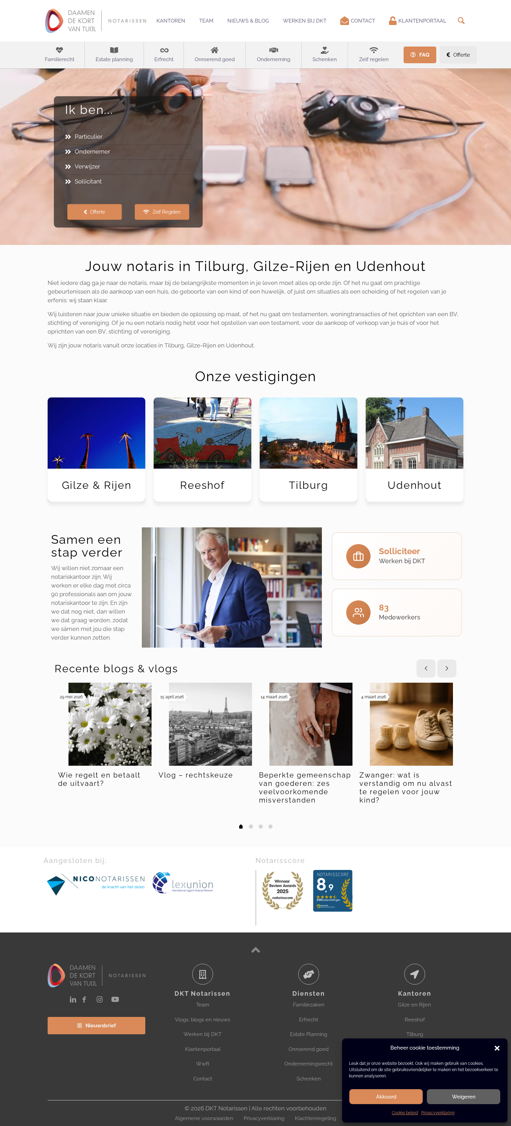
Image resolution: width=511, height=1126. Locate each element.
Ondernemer (92, 151)
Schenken (309, 1079)
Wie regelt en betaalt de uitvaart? (99, 779)
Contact (202, 1079)
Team (202, 1005)
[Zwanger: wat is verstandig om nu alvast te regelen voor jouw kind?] (411, 724)
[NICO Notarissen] (96, 884)
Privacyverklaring (437, 1112)
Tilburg (414, 1034)
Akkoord (386, 1097)
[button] (497, 1048)
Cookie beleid (405, 1112)
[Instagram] (99, 999)
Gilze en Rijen (414, 1005)
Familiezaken (308, 1005)
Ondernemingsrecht (308, 1064)
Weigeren (464, 1097)
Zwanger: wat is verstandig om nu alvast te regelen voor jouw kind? (406, 787)
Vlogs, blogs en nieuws (202, 1020)
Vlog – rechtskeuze (196, 775)
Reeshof (415, 1020)
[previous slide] (426, 668)
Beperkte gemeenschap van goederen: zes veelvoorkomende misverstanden (305, 787)
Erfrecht (308, 1020)
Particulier (89, 136)
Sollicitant (88, 181)
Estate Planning (308, 1034)
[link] (96, 884)
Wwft (202, 1064)
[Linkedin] (73, 999)
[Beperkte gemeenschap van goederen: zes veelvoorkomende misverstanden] (310, 724)
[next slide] (446, 668)
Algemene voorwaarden (204, 1118)
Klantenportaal (202, 1049)
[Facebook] (84, 999)
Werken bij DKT (202, 1034)
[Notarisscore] (282, 891)
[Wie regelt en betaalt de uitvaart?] (110, 724)
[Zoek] (461, 20)
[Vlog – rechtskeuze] (210, 724)
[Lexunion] (203, 883)
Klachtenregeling (315, 1118)
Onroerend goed (308, 1049)
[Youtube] (115, 999)
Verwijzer (87, 166)
